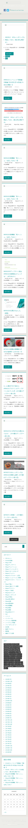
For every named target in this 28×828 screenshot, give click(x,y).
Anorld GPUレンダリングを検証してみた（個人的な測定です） (15, 39)
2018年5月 (8, 709)
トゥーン (12, 660)
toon (13, 650)
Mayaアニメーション (11, 567)
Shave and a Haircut (15, 648)
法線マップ (13, 666)
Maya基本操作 (9, 603)
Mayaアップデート (19, 315)
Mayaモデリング (19, 162)
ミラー (9, 664)
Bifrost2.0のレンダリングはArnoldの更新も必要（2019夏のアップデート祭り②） (14, 475)
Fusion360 (6, 646)
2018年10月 (8, 700)
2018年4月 (8, 711)
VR (19, 650)
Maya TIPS (8, 562)
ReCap (20, 646)
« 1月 (5, 812)
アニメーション (12, 652)
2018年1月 (8, 718)
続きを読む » (9, 53)
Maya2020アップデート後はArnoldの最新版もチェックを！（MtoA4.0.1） (13, 273)
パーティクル (11, 662)
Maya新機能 (6, 164)
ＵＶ (7, 668)
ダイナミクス (12, 656)
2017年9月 (8, 726)
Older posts (14, 539)
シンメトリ (19, 654)
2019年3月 (8, 694)
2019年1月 (8, 698)
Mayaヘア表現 (9, 590)
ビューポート (17, 662)
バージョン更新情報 (14, 280)
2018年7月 (8, 705)
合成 (9, 666)
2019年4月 (8, 692)
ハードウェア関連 (10, 622)
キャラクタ (6, 654)
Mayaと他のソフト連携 (11, 586)
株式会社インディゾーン (12, 824)
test (6, 614)
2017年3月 (8, 739)
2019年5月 (8, 690)
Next (6, 58)
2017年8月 (8, 728)
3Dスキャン (8, 558)
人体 (22, 664)
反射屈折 (6, 666)
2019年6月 (8, 688)
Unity (16, 650)
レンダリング (17, 664)
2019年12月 (8, 681)
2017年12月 (8, 720)
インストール (9, 618)
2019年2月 (8, 696)
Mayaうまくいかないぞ (11, 571)
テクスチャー (19, 656)
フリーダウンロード (10, 625)
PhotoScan (15, 646)
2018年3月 (8, 713)
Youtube (6, 652)
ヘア (22, 662)
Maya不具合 (8, 597)
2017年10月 (8, 724)
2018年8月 (8, 703)
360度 (5, 644)
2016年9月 (8, 752)
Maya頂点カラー (10, 612)
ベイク (5, 664)
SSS (10, 650)
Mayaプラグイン (7, 397)
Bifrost (13, 644)
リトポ (12, 664)
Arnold (9, 644)
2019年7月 (8, 685)
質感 (23, 666)
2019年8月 (8, 683)
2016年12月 (8, 746)
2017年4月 (8, 737)
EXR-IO (17, 644)
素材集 (7, 631)
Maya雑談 (12, 317)
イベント (17, 87)
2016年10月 (8, 750)
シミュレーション (12, 654)
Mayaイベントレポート (11, 569)
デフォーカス (18, 658)
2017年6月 (8, 733)
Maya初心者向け (7, 241)
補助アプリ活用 (9, 633)
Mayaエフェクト (18, 479)
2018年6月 (8, 707)
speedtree (6, 650)
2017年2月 (8, 741)
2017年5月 (8, 735)
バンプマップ (17, 660)
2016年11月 (8, 748)
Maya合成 (8, 601)
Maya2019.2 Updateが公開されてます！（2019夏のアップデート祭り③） (14, 433)
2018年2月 (8, 716)
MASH (11, 646)
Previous (7, 56)
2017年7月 (8, 731)
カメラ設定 (18, 652)
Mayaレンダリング (19, 278)
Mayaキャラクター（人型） (13, 575)
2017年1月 (8, 743)
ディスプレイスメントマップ (9, 658)
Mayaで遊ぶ (17, 124)
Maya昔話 (8, 607)
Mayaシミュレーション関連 (13, 577)
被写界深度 (19, 666)
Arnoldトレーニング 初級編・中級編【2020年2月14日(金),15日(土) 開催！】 (14, 82)
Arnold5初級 (17, 353)
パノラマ (6, 662)
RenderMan (6, 648)
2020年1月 (8, 679)
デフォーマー (6, 660)
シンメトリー (6, 656)
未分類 (11, 202)
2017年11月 (8, 722)
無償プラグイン (9, 629)
